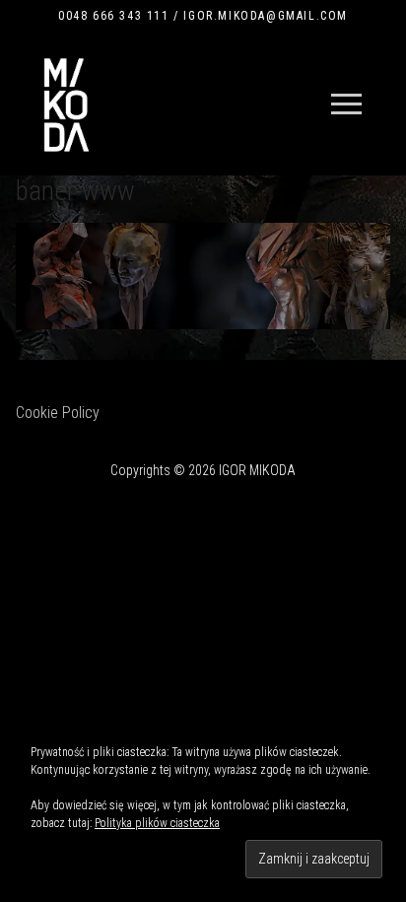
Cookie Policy (58, 412)
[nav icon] (346, 104)
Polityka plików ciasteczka (157, 823)
